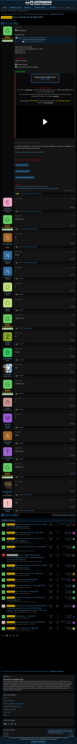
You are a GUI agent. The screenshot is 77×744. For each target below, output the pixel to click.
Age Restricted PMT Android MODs (28, 561)
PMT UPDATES (54, 7)
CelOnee (69, 580)
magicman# (68, 586)
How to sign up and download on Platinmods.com (31, 186)
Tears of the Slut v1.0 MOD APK (26, 628)
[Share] (72, 27)
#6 (74, 267)
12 (35, 612)
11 (33, 612)
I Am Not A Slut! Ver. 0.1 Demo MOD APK (30, 585)
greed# (69, 598)
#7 (74, 283)
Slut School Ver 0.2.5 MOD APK (26, 591)
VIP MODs (27, 7)
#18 (74, 464)
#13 (74, 380)
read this (56, 96)
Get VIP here (49, 103)
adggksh (69, 566)
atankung (69, 548)
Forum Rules (7, 712)
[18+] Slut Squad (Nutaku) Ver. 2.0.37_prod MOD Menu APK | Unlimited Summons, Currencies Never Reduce (26, 557)
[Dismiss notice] (73, 730)
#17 (74, 448)
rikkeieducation (67, 607)
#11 (74, 349)
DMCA (5, 715)
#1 (74, 27)
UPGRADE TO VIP (15, 7)
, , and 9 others (29, 211)
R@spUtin (68, 539)
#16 (74, 432)
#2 (74, 198)
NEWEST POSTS (40, 7)
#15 (74, 414)
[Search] (74, 7)
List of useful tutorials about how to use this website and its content (37, 188)
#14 (74, 398)
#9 (74, 315)
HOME (4, 7)
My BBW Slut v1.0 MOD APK (25, 616)
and (25, 328)
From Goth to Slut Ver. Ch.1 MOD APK (29, 573)
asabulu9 (69, 623)
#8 (74, 299)
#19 (74, 481)
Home (5, 698)
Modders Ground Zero (9, 709)
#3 (74, 216)
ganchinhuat (68, 533)
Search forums (12, 11)
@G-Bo (72, 146)
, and (27, 247)
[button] (32, 7)
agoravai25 (68, 592)
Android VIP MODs (8, 701)
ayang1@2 (68, 525)
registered (29, 90)
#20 (74, 499)
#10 (74, 333)
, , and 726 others (30, 193)
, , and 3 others (28, 229)
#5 (74, 251)
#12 (74, 364)
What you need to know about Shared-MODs (29, 152)
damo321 (68, 574)
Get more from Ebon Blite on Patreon (34, 38)
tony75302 (68, 556)
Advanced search (22, 11)
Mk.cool (69, 629)
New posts (4, 11)
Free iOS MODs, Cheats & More (12, 706)
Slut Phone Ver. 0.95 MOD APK (26, 579)
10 (31, 612)
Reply (73, 207)
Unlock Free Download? (45, 78)
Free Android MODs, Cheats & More (13, 704)
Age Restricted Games (25, 528)
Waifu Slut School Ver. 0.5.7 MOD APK (29, 532)
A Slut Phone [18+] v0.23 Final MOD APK (30, 622)
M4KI (8, 612)
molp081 (69, 617)
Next (15, 23)
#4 (74, 234)
